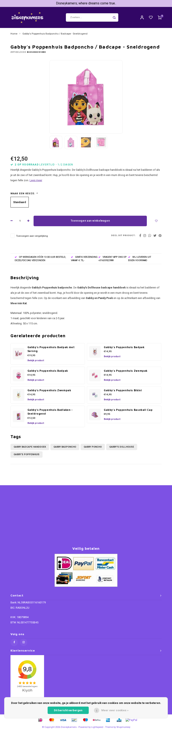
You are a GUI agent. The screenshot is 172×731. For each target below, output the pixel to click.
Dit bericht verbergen (68, 710)
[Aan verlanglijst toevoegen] (156, 221)
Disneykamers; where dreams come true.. (86, 3)
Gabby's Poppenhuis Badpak (124, 347)
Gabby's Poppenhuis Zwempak (125, 370)
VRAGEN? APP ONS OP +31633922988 (112, 258)
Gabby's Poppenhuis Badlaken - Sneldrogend (50, 411)
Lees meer (36, 180)
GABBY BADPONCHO (64, 447)
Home (13, 34)
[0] (160, 18)
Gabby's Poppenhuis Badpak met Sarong (51, 349)
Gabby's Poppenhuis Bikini (123, 390)
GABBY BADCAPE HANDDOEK (30, 447)
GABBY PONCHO (93, 447)
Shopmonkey (123, 727)
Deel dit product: (123, 235)
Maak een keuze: (24, 193)
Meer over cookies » (115, 710)
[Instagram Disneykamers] (23, 642)
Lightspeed (97, 727)
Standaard (19, 202)
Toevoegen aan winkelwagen (90, 221)
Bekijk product (35, 360)
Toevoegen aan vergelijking (32, 236)
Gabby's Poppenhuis (26, 454)
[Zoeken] (114, 17)
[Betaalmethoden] (40, 720)
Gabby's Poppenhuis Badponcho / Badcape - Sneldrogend (54, 34)
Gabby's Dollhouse (121, 447)
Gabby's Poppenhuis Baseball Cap (128, 409)
